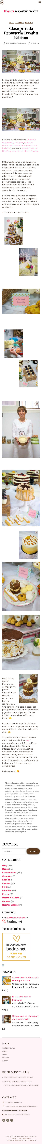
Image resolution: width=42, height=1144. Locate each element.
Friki (4, 887)
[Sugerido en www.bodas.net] (21, 947)
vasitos (8, 829)
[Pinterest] (7, 1120)
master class (16, 802)
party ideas (27, 807)
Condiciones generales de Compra (18, 1140)
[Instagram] (3, 1120)
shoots (25, 821)
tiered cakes (32, 826)
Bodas (8, 786)
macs (7, 802)
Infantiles (7, 890)
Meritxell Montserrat (18, 43)
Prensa (5, 894)
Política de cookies (24, 1138)
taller (24, 824)
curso (25, 794)
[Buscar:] (13, 851)
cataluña (9, 791)
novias (20, 807)
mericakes (16, 805)
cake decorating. (28, 786)
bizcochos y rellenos (29, 783)
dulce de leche (29, 796)
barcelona (16, 783)
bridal (13, 786)
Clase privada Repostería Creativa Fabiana (21, 32)
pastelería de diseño (13, 815)
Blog (11, 22)
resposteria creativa (13, 821)
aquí (28, 740)
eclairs (8, 799)
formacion (22, 799)
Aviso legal (33, 1140)
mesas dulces (11, 807)
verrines (15, 829)
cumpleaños (17, 794)
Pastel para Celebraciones (21, 813)
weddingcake (20, 832)
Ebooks (6, 880)
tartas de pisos (20, 826)
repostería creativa (26, 818)
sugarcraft (17, 824)
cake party (17, 788)
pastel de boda (21, 810)
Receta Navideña (10, 898)
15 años (8, 783)
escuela (14, 799)
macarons (32, 799)
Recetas (29, 22)
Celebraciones (19, 791)
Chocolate (30, 791)
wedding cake (25, 829)
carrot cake (27, 788)
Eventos (19, 22)
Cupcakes (7, 876)
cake (19, 786)
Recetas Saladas (10, 905)
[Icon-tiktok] (11, 1120)
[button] (40, 2)
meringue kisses (27, 805)
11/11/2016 (35, 43)
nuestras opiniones (15, 918)
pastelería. (27, 815)
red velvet (14, 818)
